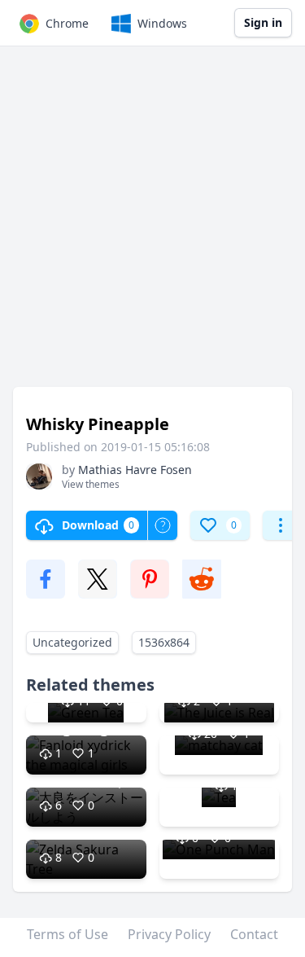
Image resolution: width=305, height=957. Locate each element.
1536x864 (164, 642)
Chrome (67, 23)
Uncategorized (72, 642)
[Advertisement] (152, 224)
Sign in (263, 22)
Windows (162, 23)
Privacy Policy (169, 934)
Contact (254, 934)
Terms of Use (67, 934)
